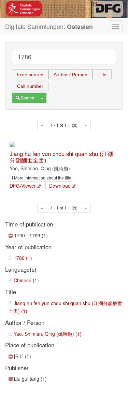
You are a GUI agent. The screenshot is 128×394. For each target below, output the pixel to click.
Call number (30, 86)
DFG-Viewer (23, 185)
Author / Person (70, 74)
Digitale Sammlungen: (49, 26)
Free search (30, 74)
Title (102, 74)
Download (60, 185)
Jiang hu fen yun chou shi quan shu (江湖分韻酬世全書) (61, 156)
